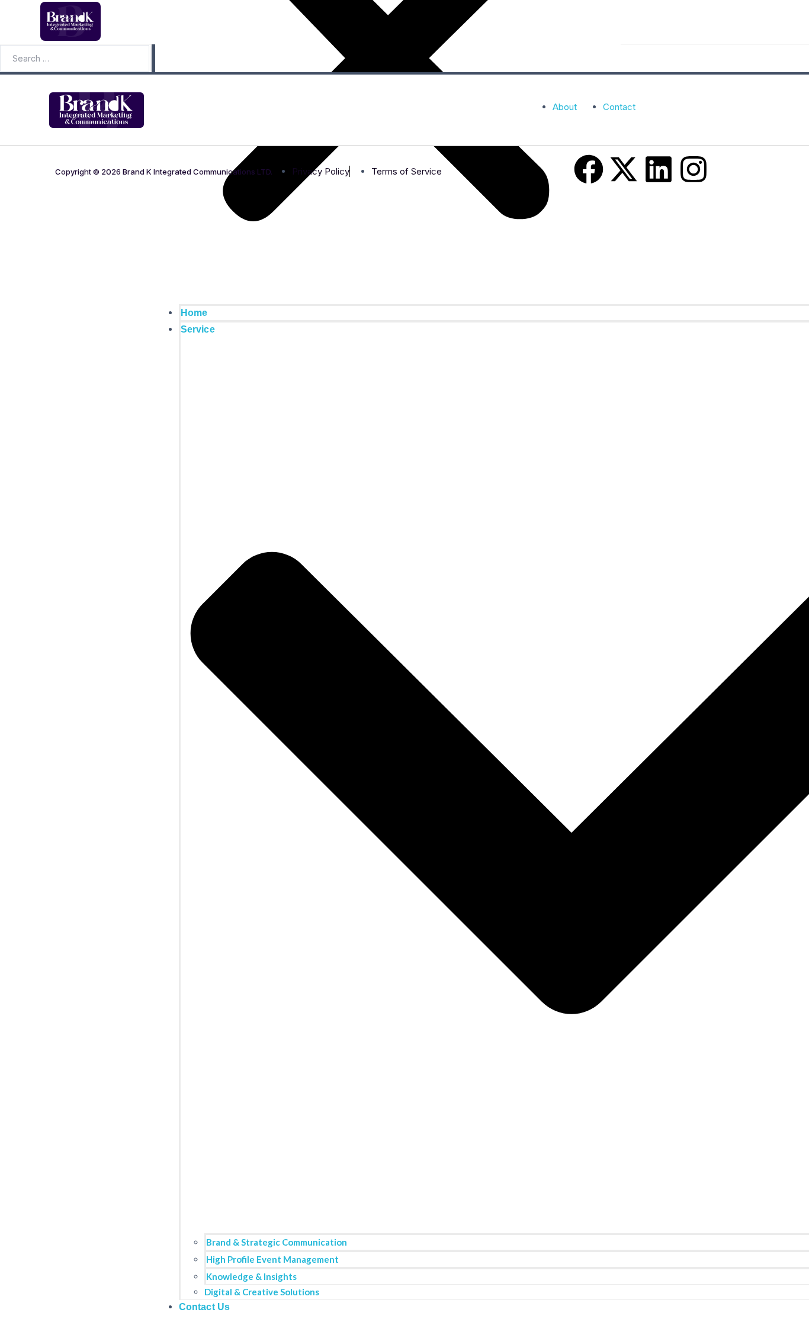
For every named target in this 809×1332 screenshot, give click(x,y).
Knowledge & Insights (251, 1276)
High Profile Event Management (272, 1259)
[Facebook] (588, 169)
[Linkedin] (658, 169)
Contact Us (204, 1307)
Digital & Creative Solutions (261, 1291)
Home (194, 313)
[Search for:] (76, 58)
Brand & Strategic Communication (276, 1242)
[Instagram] (693, 169)
